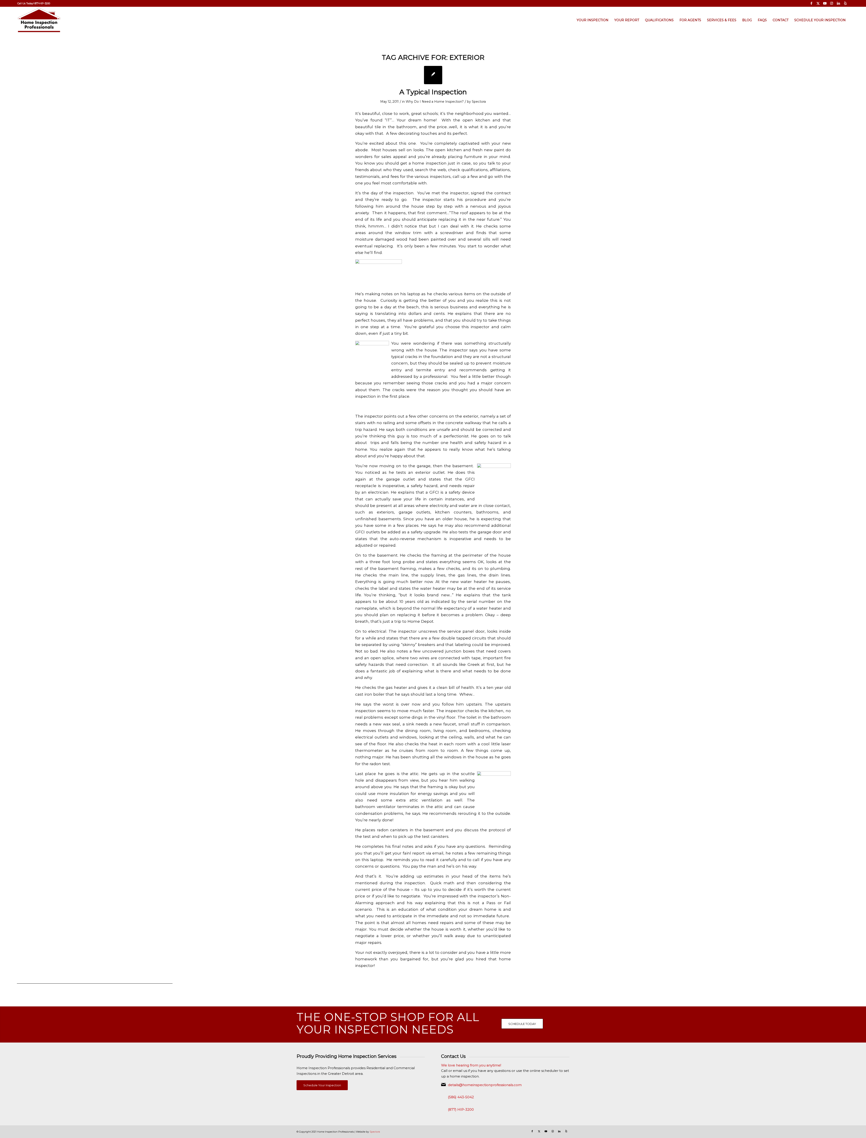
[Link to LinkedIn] (838, 3)
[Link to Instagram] (831, 3)
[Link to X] (818, 3)
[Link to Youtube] (825, 3)
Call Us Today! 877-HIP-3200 (33, 3)
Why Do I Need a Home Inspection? (435, 102)
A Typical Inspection (433, 92)
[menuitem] (33, 3)
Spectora (479, 102)
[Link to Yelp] (845, 3)
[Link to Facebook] (811, 3)
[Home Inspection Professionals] (39, 20)
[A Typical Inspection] (433, 75)
